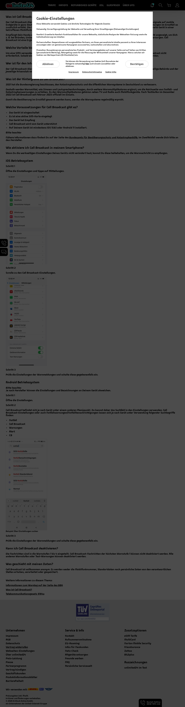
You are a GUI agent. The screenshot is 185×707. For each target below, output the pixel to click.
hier (87, 63)
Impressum (74, 72)
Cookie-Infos (110, 72)
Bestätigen (137, 64)
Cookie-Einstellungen (55, 18)
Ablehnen (47, 64)
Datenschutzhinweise (92, 72)
